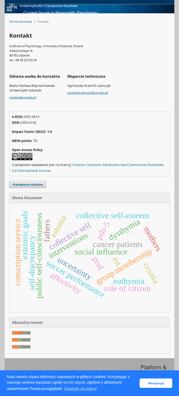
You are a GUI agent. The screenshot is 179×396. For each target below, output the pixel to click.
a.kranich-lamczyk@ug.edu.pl (87, 93)
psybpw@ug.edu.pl (22, 97)
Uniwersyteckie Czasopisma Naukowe (48, 6)
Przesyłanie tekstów (28, 184)
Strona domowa (20, 21)
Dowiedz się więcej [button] (81, 389)
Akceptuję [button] (156, 383)
